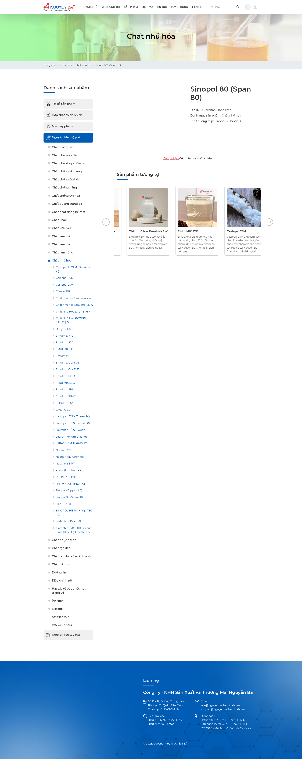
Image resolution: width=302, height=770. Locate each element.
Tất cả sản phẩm (64, 104)
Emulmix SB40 (65, 396)
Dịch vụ (147, 7)
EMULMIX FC (64, 349)
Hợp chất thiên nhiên (67, 115)
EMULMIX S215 (65, 382)
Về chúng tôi (111, 7)
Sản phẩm (131, 7)
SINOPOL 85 (64, 504)
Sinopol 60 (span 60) (69, 490)
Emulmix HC (64, 356)
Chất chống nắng (64, 187)
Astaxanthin (60, 617)
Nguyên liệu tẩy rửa (66, 634)
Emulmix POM (65, 376)
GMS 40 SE (63, 409)
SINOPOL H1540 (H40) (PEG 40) (74, 512)
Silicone (57, 609)
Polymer (58, 600)
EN (248, 7)
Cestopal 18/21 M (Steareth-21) (73, 269)
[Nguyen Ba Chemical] (59, 6)
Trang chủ (89, 7)
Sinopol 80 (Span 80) (69, 497)
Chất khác (59, 220)
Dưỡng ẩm (59, 572)
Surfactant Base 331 (68, 521)
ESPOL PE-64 (65, 403)
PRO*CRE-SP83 (66, 477)
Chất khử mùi (61, 228)
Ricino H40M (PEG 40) (70, 483)
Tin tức (162, 7)
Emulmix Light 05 (67, 362)
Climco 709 (63, 291)
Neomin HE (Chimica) (70, 456)
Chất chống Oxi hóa (66, 195)
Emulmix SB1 (64, 389)
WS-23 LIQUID (62, 625)
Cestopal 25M (64, 284)
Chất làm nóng (62, 252)
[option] (138, 221)
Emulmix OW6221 (67, 369)
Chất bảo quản (62, 147)
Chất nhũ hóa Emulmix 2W (73, 298)
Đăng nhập (171, 158)
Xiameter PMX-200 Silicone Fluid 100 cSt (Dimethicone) (74, 530)
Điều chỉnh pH (62, 580)
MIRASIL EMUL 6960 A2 (71, 443)
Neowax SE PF (65, 463)
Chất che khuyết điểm (68, 163)
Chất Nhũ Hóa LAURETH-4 (73, 311)
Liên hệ (197, 7)
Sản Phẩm (65, 65)
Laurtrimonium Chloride (72, 436)
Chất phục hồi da (64, 540)
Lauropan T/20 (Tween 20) (73, 416)
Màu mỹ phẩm (62, 126)
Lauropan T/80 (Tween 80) (73, 429)
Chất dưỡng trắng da (67, 203)
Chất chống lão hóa (66, 179)
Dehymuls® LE (65, 329)
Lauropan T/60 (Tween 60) (73, 423)
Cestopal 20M (65, 277)
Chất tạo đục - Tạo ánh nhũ (71, 556)
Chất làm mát (62, 236)
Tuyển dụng (179, 7)
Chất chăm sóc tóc (65, 155)
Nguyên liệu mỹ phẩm (68, 137)
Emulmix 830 (64, 342)
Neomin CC (63, 450)
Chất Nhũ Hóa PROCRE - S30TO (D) (72, 320)
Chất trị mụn (61, 564)
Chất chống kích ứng (67, 171)
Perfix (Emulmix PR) (69, 470)
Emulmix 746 (64, 335)
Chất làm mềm (62, 244)
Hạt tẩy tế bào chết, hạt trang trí (69, 590)
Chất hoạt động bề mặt (68, 212)
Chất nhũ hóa (84, 65)
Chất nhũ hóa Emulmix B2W (74, 304)
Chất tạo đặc (61, 548)
